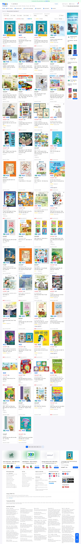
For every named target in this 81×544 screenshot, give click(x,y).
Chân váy (26, 511)
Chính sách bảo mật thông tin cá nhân (28, 478)
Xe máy (51, 536)
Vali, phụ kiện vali (44, 510)
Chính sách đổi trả (9, 482)
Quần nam (26, 516)
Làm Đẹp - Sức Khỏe (10, 530)
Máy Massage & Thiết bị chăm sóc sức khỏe (12, 534)
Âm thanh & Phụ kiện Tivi (66, 509)
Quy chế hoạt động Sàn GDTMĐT (40, 473)
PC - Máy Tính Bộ (38, 524)
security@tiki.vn (14, 487)
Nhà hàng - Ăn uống (53, 530)
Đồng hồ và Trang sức (38, 516)
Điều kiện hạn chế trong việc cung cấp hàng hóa (41, 480)
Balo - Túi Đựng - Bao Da (68, 529)
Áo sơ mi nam (26, 517)
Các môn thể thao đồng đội (68, 520)
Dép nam (25, 531)
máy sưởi (63, 535)
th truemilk (17, 502)
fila (18, 503)
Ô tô (53, 536)
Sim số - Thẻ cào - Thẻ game (56, 532)
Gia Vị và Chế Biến (39, 537)
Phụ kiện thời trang (37, 512)
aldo (41, 502)
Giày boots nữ (24, 526)
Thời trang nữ (22, 508)
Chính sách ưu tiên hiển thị (39, 483)
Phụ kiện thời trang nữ (37, 513)
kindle (50, 502)
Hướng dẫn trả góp (9, 483)
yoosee (61, 502)
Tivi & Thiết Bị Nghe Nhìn (53, 516)
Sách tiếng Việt (50, 540)
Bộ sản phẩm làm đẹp (12, 538)
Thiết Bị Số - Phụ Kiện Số (52, 519)
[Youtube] (65, 474)
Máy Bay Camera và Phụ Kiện (68, 532)
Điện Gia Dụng (9, 540)
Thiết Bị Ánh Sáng (68, 528)
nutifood (47, 502)
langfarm (11, 503)
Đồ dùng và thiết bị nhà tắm (40, 529)
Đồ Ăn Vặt (37, 538)
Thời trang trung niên (25, 513)
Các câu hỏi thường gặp (10, 475)
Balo (35, 509)
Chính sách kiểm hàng (9, 480)
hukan (14, 503)
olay (64, 502)
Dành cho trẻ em (11, 522)
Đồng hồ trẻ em (44, 518)
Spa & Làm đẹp (54, 529)
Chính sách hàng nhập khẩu (10, 484)
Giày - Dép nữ (23, 523)
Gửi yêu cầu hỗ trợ (9, 476)
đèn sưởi (66, 535)
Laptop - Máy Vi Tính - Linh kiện (40, 520)
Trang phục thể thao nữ (65, 516)
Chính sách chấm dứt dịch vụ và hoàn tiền (41, 487)
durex (28, 502)
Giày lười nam (22, 530)
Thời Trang (56, 509)
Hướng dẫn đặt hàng (9, 478)
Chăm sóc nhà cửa (12, 524)
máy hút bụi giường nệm (68, 539)
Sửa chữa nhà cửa (38, 528)
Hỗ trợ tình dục (14, 537)
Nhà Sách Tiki (50, 539)
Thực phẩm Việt (14, 518)
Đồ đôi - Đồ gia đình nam (27, 518)
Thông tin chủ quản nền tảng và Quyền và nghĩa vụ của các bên (41, 490)
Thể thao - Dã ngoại (52, 511)
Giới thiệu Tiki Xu (24, 482)
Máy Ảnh (70, 532)
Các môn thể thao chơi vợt (68, 521)
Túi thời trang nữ (23, 534)
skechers (38, 502)
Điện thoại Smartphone (10, 527)
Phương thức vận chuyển (10, 479)
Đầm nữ (24, 509)
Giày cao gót (22, 524)
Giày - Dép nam (23, 529)
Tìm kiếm (56, 3)
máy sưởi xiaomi (69, 539)
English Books (53, 541)
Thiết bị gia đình (14, 541)
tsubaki (20, 503)
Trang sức (35, 517)
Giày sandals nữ (25, 525)
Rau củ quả (10, 518)
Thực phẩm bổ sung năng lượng (68, 523)
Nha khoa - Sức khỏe (54, 531)
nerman (53, 502)
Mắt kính (42, 513)
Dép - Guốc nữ (27, 524)
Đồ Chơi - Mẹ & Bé (9, 508)
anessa (59, 502)
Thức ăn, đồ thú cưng (11, 523)
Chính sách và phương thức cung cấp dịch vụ (41, 485)
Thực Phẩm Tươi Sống (10, 516)
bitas (72, 502)
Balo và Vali (36, 508)
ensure (26, 502)
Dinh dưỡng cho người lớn (12, 513)
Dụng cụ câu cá (66, 519)
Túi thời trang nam (23, 538)
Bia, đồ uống (10, 521)
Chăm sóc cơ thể (11, 533)
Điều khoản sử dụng (25, 481)
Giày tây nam (27, 530)
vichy (16, 503)
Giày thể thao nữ (69, 522)
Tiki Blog (23, 474)
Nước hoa (9, 537)
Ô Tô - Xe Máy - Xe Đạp (52, 534)
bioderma (31, 502)
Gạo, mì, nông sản (11, 520)
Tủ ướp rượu (72, 513)
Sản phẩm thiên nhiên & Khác (12, 535)
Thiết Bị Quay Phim (67, 531)
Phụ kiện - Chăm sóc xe (52, 535)
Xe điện (57, 535)
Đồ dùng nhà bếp (9, 541)
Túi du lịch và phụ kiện (39, 509)
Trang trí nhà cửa (36, 527)
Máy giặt (65, 511)
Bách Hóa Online (37, 534)
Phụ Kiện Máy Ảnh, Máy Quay (66, 527)
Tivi (64, 512)
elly (34, 502)
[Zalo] (67, 474)
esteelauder (13, 502)
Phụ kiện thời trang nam (40, 514)
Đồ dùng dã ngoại (68, 517)
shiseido (7, 503)
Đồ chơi (16, 509)
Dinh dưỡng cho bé (11, 512)
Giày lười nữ (28, 526)
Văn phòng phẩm (56, 540)
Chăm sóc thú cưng (37, 535)
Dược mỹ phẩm (15, 538)
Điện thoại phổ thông (11, 528)
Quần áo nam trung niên (26, 520)
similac (66, 502)
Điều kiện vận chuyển (25, 486)
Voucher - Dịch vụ (51, 527)
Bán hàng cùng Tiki (38, 474)
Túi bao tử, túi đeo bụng (28, 540)
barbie (21, 502)
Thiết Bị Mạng (39, 523)
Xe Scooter (56, 536)
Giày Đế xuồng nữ (26, 527)
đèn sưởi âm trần (66, 541)
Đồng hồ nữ (39, 517)
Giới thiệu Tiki (24, 473)
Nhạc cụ (41, 531)
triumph (44, 502)
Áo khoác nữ (28, 510)
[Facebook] (63, 474)
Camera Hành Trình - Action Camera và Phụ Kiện (68, 529)
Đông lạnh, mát (13, 519)
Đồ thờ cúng (38, 531)
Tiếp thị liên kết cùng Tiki (26, 483)
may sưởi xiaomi (66, 538)
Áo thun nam (22, 516)
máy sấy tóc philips (69, 536)
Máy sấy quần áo (66, 513)
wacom (56, 502)
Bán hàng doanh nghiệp (26, 485)
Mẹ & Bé (54, 513)
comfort (69, 502)
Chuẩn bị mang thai (11, 514)
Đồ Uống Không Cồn (40, 539)
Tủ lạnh (65, 510)
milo (36, 502)
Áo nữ (21, 509)
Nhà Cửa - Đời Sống (51, 509)
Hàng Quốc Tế (50, 508)
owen (23, 502)
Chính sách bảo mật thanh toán (27, 477)
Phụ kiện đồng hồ (38, 518)
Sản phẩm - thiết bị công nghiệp (54, 515)
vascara (7, 502)
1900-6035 (11, 473)
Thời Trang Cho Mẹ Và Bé (10, 509)
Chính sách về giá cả (38, 478)
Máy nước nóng (67, 512)
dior (10, 502)
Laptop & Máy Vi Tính (55, 514)
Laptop (43, 524)
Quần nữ (27, 509)
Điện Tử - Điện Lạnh (65, 508)
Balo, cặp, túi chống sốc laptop (40, 510)
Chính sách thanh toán (38, 482)
